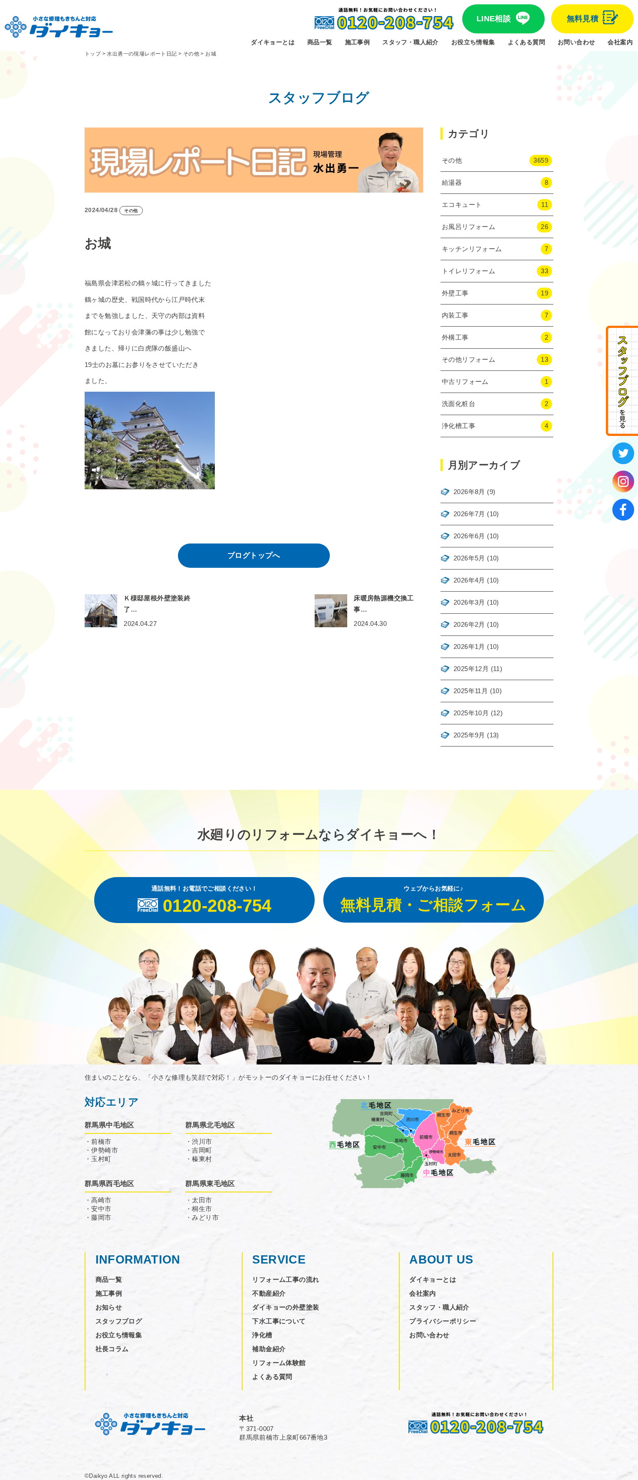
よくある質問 (526, 42)
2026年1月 (469, 646)
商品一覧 (319, 42)
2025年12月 (471, 668)
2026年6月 (469, 536)
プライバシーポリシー (442, 1321)
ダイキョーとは (273, 42)
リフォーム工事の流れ (285, 1279)
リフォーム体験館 (279, 1362)
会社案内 (620, 42)
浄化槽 (262, 1335)
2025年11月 (471, 690)
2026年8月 (469, 491)
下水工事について (279, 1321)
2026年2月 (469, 624)
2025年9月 (469, 735)
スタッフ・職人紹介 (410, 42)
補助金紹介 (269, 1348)
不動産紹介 (269, 1293)
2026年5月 (469, 558)
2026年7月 (469, 513)
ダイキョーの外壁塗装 (285, 1307)
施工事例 (357, 42)
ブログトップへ (253, 555)
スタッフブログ (118, 1321)
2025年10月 (471, 713)
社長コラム (112, 1348)
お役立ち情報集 (473, 42)
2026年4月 (469, 580)
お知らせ (108, 1307)
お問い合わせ (576, 42)
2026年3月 (469, 602)
